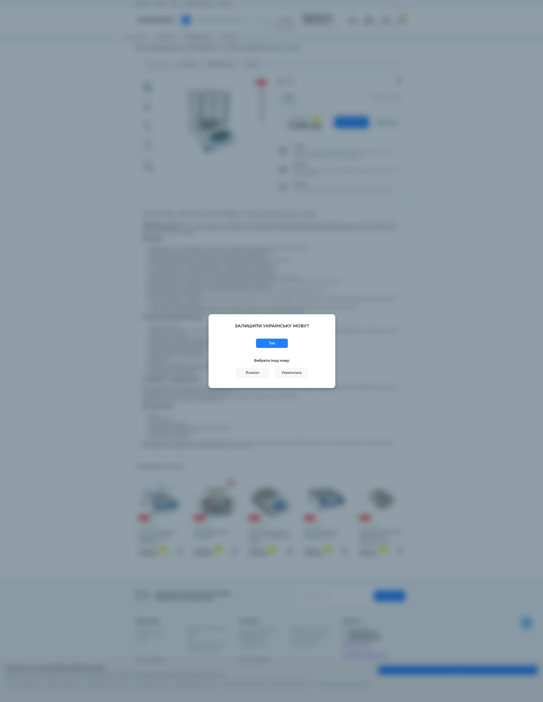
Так (272, 343)
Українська (291, 373)
